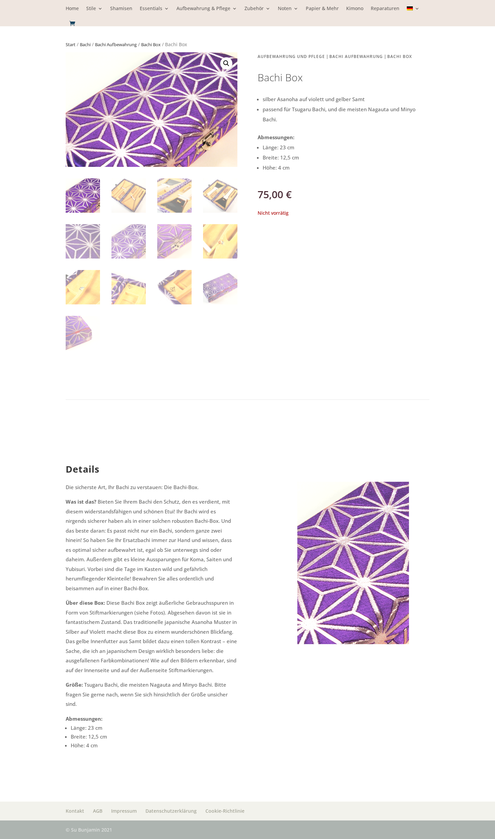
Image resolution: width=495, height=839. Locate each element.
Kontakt (75, 811)
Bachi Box (151, 44)
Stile (91, 8)
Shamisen (121, 8)
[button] (226, 63)
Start (70, 44)
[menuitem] (413, 13)
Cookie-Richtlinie (224, 811)
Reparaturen (385, 8)
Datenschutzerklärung (171, 811)
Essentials (151, 8)
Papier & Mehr (322, 8)
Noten (285, 8)
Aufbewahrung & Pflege (203, 8)
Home (72, 8)
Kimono (354, 8)
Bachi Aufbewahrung (116, 44)
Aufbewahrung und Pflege (291, 56)
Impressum (124, 811)
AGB (97, 811)
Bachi (85, 44)
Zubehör (254, 8)
